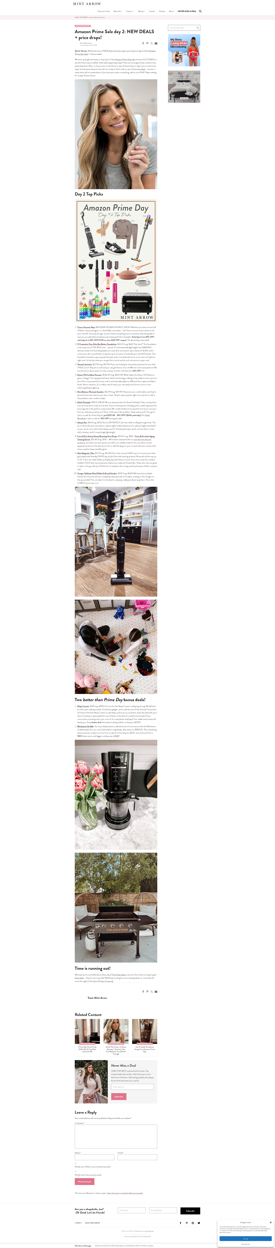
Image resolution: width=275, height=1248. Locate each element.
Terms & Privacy (246, 1244)
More (171, 11)
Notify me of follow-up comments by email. (93, 1166)
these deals (79, 978)
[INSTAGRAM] (193, 1224)
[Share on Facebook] (143, 43)
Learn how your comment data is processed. (125, 1193)
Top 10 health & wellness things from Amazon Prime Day (144, 1049)
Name (78, 1152)
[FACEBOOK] (180, 1224)
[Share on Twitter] (151, 43)
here (131, 719)
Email (121, 1152)
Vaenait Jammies (84, 364)
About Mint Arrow (92, 1223)
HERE (116, 736)
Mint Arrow (87, 4)
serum (80, 445)
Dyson (133, 405)
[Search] (200, 11)
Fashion (129, 11)
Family (151, 11)
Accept (245, 1238)
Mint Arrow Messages (83, 1245)
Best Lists (117, 11)
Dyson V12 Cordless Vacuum (89, 374)
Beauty (141, 11)
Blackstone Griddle (85, 726)
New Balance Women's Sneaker (90, 391)
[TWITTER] (199, 1224)
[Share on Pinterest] (147, 43)
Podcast (162, 11)
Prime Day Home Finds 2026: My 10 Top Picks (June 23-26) (87, 1049)
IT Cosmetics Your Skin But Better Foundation (96, 344)
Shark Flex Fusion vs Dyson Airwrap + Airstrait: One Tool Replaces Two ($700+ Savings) (116, 1050)
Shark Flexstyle (83, 402)
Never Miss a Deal (187, 11)
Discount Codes (104, 11)
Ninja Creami (83, 706)
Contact (78, 1223)
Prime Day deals (118, 974)
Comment (80, 1123)
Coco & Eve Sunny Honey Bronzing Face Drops (97, 436)
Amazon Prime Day (82, 26)
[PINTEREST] (186, 1224)
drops (121, 445)
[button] (271, 1222)
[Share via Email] (156, 43)
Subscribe (119, 1096)
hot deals (141, 69)
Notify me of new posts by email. (88, 1174)
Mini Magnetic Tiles (85, 453)
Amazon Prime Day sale (125, 59)
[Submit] (197, 27)
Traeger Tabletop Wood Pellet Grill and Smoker (97, 473)
